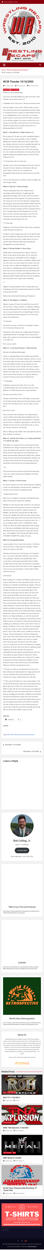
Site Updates (15, 89)
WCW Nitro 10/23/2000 (31, 751)
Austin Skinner (20, 1193)
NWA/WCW (6, 89)
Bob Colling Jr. (20, 85)
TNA (14, 1122)
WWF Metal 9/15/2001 (12, 1158)
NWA (8, 734)
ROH (5, 1092)
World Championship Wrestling (24, 734)
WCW (12, 734)
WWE (14, 1152)
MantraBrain (33, 1246)
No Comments (33, 85)
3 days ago (8, 1100)
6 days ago (8, 1193)
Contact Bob (22, 850)
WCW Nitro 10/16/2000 (13, 745)
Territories (16, 1183)
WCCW (23, 1183)
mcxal (17, 1100)
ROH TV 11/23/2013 (11, 1097)
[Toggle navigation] (4, 65)
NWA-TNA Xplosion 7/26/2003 (15, 1128)
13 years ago (9, 85)
